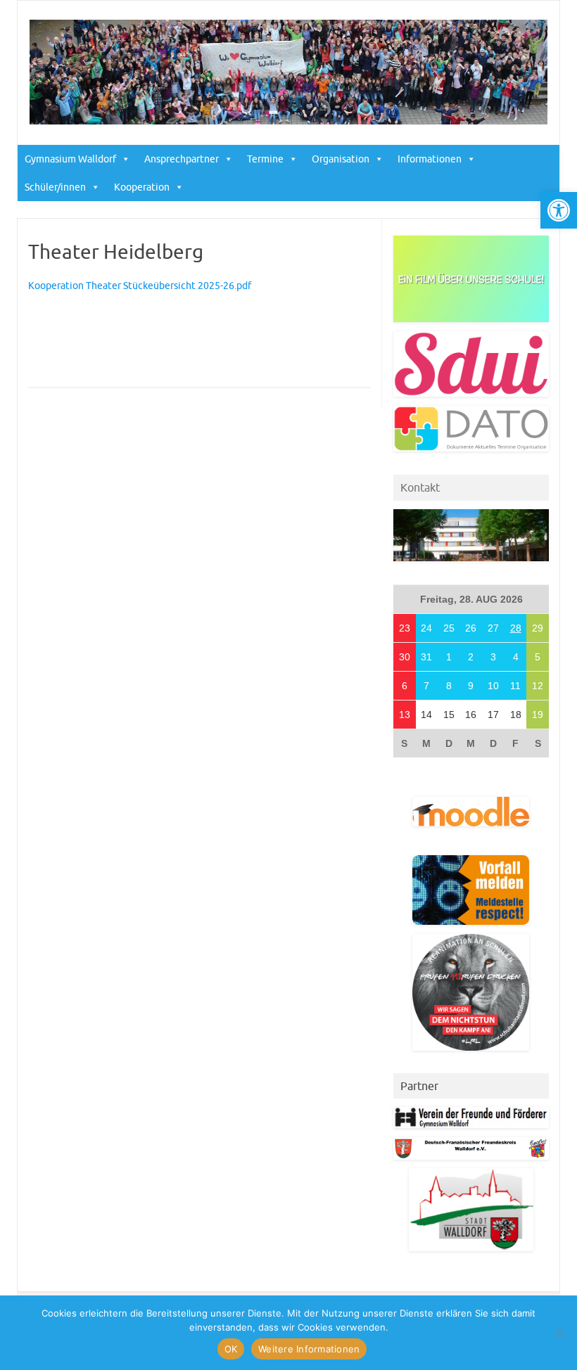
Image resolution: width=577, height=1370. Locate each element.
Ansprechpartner (181, 159)
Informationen (430, 159)
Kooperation (142, 187)
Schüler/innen (55, 187)
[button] (558, 210)
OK (231, 1349)
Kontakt (420, 487)
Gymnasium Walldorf (70, 159)
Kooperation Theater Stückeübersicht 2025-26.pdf (139, 285)
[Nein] (559, 1333)
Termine (265, 159)
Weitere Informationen (309, 1349)
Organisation (340, 159)
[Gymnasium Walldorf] (288, 121)
